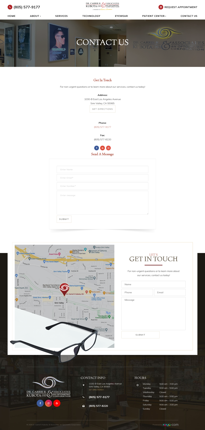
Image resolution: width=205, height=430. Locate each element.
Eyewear (121, 15)
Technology (91, 15)
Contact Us (189, 15)
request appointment (180, 7)
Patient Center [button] (153, 15)
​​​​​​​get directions (95, 390)
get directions (102, 109)
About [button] (34, 15)
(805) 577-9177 (27, 7)
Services (61, 15)
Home (11, 15)
